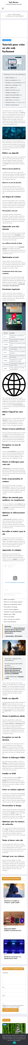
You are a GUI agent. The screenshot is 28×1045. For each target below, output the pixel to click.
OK (14, 1042)
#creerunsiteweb (9, 633)
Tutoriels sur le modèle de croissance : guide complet (11, 901)
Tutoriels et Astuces (6, 40)
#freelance (19, 631)
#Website (7, 672)
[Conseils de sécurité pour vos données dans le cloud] (14, 946)
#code (20, 672)
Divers (5, 1024)
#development (16, 670)
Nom (3, 987)
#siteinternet (22, 628)
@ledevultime (8, 626)
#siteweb (16, 628)
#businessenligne (20, 629)
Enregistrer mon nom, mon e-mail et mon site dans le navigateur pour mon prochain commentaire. (12, 1006)
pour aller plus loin (14, 285)
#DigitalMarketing (14, 672)
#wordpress (7, 629)
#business (13, 629)
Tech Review (13, 2)
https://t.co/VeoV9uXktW (11, 668)
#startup (7, 631)
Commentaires (5, 972)
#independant (12, 631)
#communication (9, 670)
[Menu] (3, 8)
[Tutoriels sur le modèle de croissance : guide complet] (14, 890)
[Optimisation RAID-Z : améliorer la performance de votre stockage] (14, 918)
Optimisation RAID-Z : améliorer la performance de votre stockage (12, 929)
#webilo (19, 668)
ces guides (17, 235)
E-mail (3, 995)
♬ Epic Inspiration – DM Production (13, 636)
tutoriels (15, 559)
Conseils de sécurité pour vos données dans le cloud (12, 957)
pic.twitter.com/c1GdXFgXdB (12, 673)
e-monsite (6, 507)
